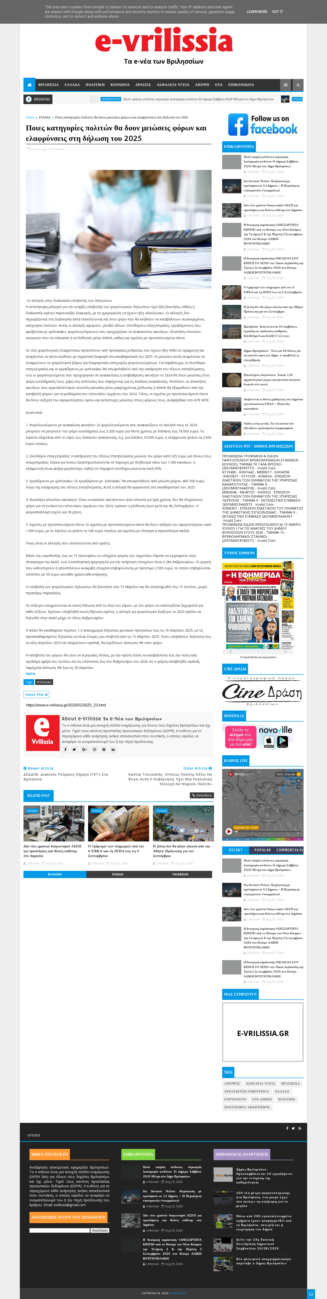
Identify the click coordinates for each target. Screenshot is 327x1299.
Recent (235, 850)
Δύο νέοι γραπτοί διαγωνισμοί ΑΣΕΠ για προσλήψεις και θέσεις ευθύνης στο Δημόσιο (52, 851)
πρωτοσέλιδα (250, 657)
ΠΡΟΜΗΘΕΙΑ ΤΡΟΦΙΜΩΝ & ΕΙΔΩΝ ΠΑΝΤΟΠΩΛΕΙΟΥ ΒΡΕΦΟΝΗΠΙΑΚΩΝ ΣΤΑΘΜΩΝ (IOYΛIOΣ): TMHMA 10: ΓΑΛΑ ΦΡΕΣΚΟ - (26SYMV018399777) (260, 462)
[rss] (299, 1128)
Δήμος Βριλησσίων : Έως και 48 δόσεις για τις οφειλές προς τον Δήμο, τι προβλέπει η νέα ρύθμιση (272, 355)
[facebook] (287, 1128)
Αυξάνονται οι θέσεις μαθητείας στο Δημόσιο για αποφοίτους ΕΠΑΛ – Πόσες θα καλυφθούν (273, 404)
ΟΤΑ (219, 85)
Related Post (38, 796)
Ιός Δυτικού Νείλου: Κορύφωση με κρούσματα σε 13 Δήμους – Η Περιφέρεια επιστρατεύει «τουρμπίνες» (271, 185)
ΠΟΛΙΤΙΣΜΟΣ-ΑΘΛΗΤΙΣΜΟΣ (247, 1107)
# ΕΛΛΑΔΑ (44, 682)
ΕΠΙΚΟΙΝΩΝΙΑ (241, 85)
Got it (277, 12)
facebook (180, 874)
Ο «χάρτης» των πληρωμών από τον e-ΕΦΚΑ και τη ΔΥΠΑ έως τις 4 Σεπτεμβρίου (116, 851)
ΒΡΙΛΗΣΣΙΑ (48, 85)
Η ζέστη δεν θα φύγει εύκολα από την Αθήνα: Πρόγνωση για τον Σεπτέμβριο (181, 851)
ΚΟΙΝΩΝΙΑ (120, 85)
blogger (55, 874)
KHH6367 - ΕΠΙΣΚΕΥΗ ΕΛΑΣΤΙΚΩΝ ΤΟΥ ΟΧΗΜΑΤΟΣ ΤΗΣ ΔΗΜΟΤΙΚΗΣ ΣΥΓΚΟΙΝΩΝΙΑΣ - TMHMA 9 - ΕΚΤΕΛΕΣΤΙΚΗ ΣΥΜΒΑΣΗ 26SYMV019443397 (262, 512)
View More (204, 795)
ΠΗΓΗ (30, 674)
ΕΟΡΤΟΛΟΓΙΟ (235, 1099)
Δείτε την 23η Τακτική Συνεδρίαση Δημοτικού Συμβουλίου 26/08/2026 (257, 1244)
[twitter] (293, 1128)
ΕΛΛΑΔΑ (72, 85)
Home (30, 117)
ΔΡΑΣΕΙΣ (143, 85)
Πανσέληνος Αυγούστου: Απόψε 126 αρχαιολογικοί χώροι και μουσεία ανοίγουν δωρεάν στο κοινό (272, 379)
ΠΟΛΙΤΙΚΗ (95, 85)
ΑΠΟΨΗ (202, 85)
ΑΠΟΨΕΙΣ (232, 1084)
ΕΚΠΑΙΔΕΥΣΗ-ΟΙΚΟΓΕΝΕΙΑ (247, 1091)
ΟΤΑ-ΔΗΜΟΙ (268, 99)
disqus (117, 874)
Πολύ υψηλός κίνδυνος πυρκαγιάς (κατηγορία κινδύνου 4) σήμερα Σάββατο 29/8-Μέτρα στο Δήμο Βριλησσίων (166, 99)
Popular (262, 850)
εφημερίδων (269, 657)
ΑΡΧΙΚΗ (33, 1135)
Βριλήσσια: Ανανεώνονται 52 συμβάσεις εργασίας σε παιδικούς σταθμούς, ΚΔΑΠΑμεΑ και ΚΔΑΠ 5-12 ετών (270, 331)
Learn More (257, 12)
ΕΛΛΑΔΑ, (58, 149)
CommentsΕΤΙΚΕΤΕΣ (289, 851)
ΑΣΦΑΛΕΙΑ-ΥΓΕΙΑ (173, 85)
